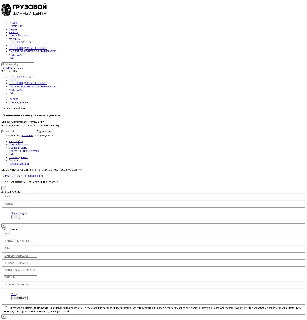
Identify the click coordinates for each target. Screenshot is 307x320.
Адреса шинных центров (24, 150)
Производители (18, 157)
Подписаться (43, 131)
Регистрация (19, 298)
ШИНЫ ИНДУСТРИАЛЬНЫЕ (28, 48)
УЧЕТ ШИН (16, 54)
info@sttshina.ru (33, 175)
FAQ (11, 57)
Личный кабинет (19, 163)
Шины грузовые (18, 102)
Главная (13, 22)
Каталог (13, 32)
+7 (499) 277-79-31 (12, 175)
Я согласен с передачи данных (30, 135)
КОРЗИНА (9, 70)
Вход (15, 217)
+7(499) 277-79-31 (12, 67)
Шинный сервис (19, 35)
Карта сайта (16, 141)
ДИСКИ (14, 45)
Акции (13, 29)
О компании (16, 25)
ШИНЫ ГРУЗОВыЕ (21, 41)
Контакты (14, 38)
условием (27, 135)
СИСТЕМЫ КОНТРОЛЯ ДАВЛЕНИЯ (32, 51)
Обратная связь (18, 147)
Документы (16, 160)
